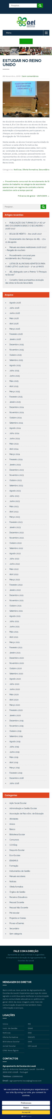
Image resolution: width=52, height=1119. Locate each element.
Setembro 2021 (16, 611)
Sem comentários (30, 76)
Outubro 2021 (15, 606)
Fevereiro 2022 (16, 585)
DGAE (30, 1028)
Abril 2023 (13, 512)
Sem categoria (15, 934)
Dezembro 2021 (16, 595)
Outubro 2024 (15, 418)
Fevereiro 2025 (15, 397)
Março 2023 (14, 517)
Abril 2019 (13, 762)
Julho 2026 (14, 308)
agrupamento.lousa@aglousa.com (25, 1080)
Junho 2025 (14, 376)
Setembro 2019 (16, 736)
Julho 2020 (14, 684)
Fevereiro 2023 (16, 522)
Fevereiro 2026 (16, 334)
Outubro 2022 (15, 543)
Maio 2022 (14, 569)
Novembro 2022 (16, 538)
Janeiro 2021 (14, 653)
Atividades (13, 819)
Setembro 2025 (16, 360)
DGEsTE (31, 1037)
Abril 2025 (13, 386)
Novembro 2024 (16, 412)
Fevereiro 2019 (15, 773)
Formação (13, 866)
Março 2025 (14, 391)
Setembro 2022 (16, 548)
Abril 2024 (13, 449)
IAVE (30, 1041)
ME (29, 1024)
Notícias (18, 169)
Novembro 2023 (16, 475)
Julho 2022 (14, 559)
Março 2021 (14, 642)
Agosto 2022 (15, 553)
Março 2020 (14, 705)
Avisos (12, 824)
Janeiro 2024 (15, 465)
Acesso (26, 41)
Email (26, 967)
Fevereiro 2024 (16, 459)
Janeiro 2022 (15, 590)
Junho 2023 (14, 501)
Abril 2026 (14, 324)
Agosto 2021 (14, 616)
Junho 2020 (14, 689)
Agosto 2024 (15, 428)
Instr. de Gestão (10, 1028)
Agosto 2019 (14, 741)
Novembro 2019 (16, 726)
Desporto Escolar (17, 850)
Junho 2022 (14, 564)
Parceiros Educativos (18, 897)
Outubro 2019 (15, 731)
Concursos (14, 840)
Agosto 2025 (15, 365)
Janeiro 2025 (15, 402)
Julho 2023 (14, 496)
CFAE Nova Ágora (10, 1050)
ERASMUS (13, 861)
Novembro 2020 (16, 663)
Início (5, 1024)
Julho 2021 (14, 621)
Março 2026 (14, 329)
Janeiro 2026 (15, 339)
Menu (8, 32)
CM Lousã (32, 1046)
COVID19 (13, 845)
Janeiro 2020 (15, 715)
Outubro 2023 (15, 480)
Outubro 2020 (15, 668)
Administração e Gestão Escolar (23, 808)
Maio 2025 (13, 381)
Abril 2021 (13, 637)
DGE (30, 1033)
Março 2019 (14, 768)
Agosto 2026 (15, 303)
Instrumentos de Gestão (19, 871)
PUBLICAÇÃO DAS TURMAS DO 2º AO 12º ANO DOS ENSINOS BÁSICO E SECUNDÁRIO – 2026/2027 (25, 226)
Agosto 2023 (15, 491)
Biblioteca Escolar (17, 834)
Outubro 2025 (15, 355)
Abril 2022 (13, 574)
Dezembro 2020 (16, 658)
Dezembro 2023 (16, 470)
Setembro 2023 (16, 485)
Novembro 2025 (16, 350)
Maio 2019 (13, 757)
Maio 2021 (13, 632)
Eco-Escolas (14, 855)
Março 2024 (14, 454)
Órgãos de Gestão (17, 892)
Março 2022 (14, 580)
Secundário (44, 169)
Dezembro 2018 (16, 778)
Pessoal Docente (16, 902)
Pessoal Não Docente (18, 908)
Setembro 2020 (16, 674)
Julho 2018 (14, 783)
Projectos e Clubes (17, 918)
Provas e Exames (16, 923)
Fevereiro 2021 (15, 647)
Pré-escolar (14, 913)
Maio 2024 (14, 444)
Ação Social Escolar (18, 803)
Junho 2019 (14, 752)
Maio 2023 (14, 506)
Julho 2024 (14, 433)
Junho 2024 (14, 438)
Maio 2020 (14, 694)
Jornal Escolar (9, 1046)
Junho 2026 (14, 313)
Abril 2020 (14, 700)
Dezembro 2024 (16, 407)
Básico (12, 829)
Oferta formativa (30, 169)
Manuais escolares (17, 876)
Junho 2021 (14, 627)
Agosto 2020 (15, 679)
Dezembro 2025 (16, 344)
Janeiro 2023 (15, 527)
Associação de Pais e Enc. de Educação (26, 814)
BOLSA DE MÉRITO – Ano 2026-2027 (25, 234)
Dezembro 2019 (16, 721)
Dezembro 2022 (16, 533)
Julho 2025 (14, 371)
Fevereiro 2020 (16, 710)
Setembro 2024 (16, 423)
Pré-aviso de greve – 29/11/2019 (33, 196)
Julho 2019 (14, 747)
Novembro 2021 (16, 600)
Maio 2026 (14, 318)
